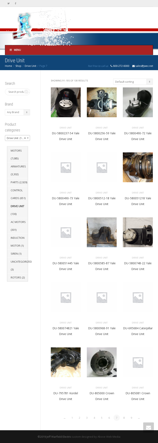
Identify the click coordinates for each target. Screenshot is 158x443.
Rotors (16, 277)
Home (8, 66)
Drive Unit (30, 66)
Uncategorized (21, 261)
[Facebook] (15, 3)
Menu (17, 50)
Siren (14, 253)
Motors (16, 150)
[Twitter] (8, 3)
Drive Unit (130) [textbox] (16, 138)
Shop (18, 66)
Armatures (18, 166)
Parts (15, 182)
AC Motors (18, 222)
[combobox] (17, 138)
